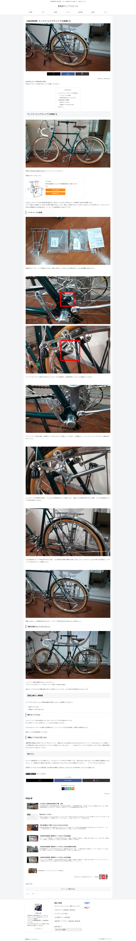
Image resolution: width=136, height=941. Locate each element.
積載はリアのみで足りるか (67, 104)
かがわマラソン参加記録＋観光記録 (65, 910)
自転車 (44, 773)
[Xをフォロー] (63, 788)
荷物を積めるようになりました (68, 97)
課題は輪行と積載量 (64, 100)
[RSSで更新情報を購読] (72, 788)
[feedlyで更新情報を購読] (69, 788)
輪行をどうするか (64, 102)
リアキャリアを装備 (65, 95)
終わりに (61, 106)
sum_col (38, 913)
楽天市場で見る (55, 193)
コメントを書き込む (68, 889)
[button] (82, 74)
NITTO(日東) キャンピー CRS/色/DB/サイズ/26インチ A (61, 184)
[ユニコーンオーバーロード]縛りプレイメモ (67, 906)
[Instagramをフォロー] (66, 788)
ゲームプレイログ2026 (61, 913)
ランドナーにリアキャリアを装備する (68, 93)
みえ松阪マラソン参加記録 (62, 917)
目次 (66, 90)
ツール (28, 773)
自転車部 (33, 773)
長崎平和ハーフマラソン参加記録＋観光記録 (67, 921)
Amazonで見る (55, 189)
